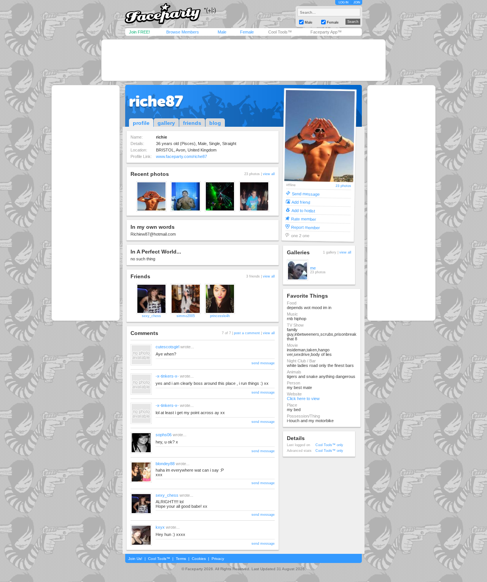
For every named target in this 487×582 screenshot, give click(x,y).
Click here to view (303, 398)
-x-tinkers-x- (167, 376)
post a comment (247, 333)
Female (247, 32)
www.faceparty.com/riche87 (181, 156)
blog (215, 123)
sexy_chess (151, 316)
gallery (166, 123)
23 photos (343, 186)
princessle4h (220, 316)
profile (141, 123)
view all (269, 174)
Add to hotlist (303, 210)
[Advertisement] (243, 60)
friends (192, 123)
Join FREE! (139, 32)
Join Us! (135, 558)
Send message (306, 193)
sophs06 (164, 434)
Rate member (303, 218)
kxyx (160, 527)
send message (263, 363)
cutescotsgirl (167, 346)
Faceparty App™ (326, 32)
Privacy (218, 558)
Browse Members (182, 32)
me (313, 268)
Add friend (300, 201)
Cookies (199, 558)
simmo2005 (186, 316)
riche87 (156, 101)
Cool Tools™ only (329, 445)
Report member (305, 227)
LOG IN (344, 2)
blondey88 (165, 463)
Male (222, 32)
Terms (181, 558)
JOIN (356, 2)
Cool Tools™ (280, 32)
